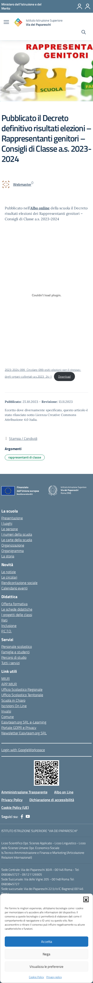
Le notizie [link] (8, 571)
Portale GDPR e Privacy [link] (18, 727)
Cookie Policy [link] (36, 977)
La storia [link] (7, 556)
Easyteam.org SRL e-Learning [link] (23, 722)
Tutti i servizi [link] (10, 663)
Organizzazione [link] (12, 545)
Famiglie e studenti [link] (15, 652)
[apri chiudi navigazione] (6, 22)
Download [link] (64, 376)
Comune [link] (7, 716)
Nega (46, 954)
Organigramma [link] (12, 550)
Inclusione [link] (8, 625)
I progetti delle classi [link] (16, 614)
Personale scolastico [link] (16, 646)
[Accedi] (88, 6)
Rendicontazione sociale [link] (19, 582)
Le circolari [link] (9, 577)
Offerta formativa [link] (14, 604)
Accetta (46, 941)
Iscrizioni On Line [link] (14, 705)
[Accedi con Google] (79, 6)
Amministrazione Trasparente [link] (24, 792)
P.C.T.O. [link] (6, 631)
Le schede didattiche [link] (16, 609)
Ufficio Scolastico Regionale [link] (21, 689)
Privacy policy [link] (54, 977)
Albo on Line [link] (63, 792)
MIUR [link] (5, 678)
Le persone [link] (9, 529)
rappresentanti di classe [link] (24, 457)
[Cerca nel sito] (83, 33)
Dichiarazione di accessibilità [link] (51, 799)
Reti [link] (4, 620)
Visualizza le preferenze (46, 966)
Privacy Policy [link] (12, 799)
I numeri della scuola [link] (16, 534)
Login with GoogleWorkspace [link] (23, 750)
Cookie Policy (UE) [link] (15, 807)
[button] (86, 899)
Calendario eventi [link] (14, 588)
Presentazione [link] (12, 518)
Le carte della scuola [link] (16, 539)
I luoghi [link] (6, 523)
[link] (21, 6)
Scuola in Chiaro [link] (13, 700)
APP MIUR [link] (9, 684)
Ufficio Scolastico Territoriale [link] (22, 695)
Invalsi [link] (6, 711)
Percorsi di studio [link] (13, 657)
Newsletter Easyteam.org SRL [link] (24, 733)
